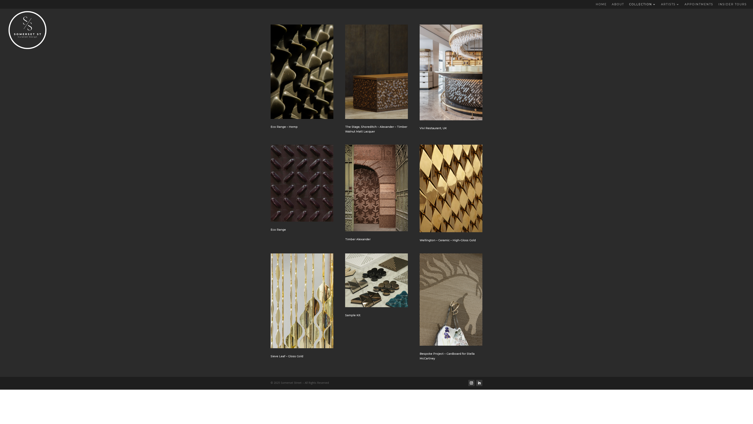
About (618, 4)
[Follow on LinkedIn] (479, 383)
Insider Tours (732, 4)
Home (601, 4)
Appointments (699, 4)
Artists (668, 4)
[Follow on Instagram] (471, 383)
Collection (640, 4)
